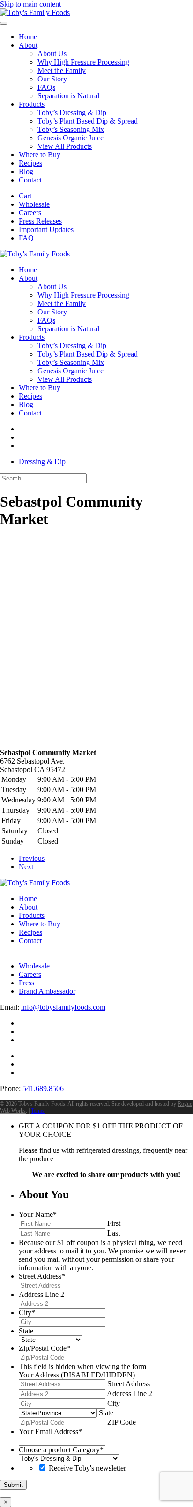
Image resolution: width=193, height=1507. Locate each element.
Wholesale (34, 204)
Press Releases (40, 221)
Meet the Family (61, 70)
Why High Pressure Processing (83, 62)
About (28, 45)
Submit (13, 1484)
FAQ (26, 238)
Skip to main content (30, 4)
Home (28, 37)
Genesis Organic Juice (70, 138)
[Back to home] (35, 12)
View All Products (64, 146)
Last (113, 1233)
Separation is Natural (68, 96)
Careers (30, 213)
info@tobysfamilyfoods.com (63, 1007)
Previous (32, 858)
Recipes (30, 163)
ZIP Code (121, 1422)
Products (32, 104)
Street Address (128, 1384)
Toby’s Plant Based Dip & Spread (87, 121)
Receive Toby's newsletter (87, 1468)
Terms (38, 1110)
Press (26, 983)
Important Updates (46, 229)
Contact (30, 180)
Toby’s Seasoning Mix (70, 129)
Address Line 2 (129, 1394)
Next (26, 867)
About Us (52, 54)
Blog (26, 171)
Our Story (52, 79)
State (106, 1413)
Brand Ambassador (47, 991)
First (113, 1223)
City (113, 1403)
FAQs (46, 87)
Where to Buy (39, 155)
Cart (25, 196)
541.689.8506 (43, 1088)
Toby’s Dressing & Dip (71, 112)
